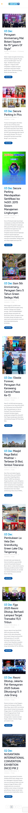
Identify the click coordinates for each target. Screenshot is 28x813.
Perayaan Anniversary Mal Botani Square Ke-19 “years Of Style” (14, 41)
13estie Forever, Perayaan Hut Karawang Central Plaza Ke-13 (12, 386)
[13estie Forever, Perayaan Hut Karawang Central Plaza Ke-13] (14, 355)
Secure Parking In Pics (13, 112)
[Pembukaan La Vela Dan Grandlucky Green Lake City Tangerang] (14, 517)
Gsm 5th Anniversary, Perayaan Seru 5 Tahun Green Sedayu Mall (14, 290)
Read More (8, 77)
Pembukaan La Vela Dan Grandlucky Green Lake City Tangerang (13, 545)
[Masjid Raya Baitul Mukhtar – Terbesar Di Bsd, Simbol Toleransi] (14, 440)
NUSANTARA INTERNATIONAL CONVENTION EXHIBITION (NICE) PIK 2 (14, 761)
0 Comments (21, 51)
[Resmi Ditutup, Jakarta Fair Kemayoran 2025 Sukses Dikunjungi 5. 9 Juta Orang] (14, 666)
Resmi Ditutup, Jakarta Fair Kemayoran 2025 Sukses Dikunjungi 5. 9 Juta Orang (13, 686)
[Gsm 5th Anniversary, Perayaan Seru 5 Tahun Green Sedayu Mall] (14, 267)
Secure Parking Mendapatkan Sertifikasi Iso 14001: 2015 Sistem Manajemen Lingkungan (12, 200)
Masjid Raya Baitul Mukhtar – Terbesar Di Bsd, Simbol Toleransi (14, 458)
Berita (14, 51)
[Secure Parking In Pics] (14, 97)
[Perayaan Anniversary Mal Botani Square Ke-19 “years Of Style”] (14, 21)
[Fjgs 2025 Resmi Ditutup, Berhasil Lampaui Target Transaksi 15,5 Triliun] (14, 594)
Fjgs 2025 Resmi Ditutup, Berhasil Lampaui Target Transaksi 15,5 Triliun (14, 613)
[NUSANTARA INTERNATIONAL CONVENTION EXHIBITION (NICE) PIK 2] (14, 740)
